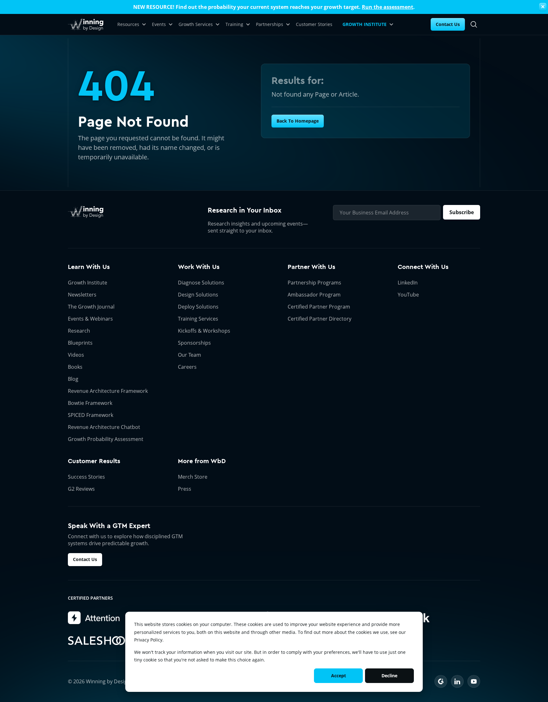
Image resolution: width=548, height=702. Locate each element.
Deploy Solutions (198, 306)
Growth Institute (87, 282)
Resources (128, 24)
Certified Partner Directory (319, 318)
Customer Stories (314, 24)
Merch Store (192, 476)
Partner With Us (311, 266)
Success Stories (86, 476)
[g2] (440, 681)
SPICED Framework (90, 415)
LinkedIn (408, 282)
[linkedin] (457, 681)
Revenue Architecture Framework (108, 390)
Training (234, 24)
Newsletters (82, 294)
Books (75, 366)
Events (159, 24)
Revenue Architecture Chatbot (104, 427)
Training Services (198, 318)
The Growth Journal (91, 306)
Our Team (189, 354)
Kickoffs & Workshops (204, 330)
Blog (73, 378)
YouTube (408, 294)
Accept (338, 676)
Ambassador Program (314, 294)
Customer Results (94, 461)
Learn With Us (89, 266)
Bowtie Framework (90, 402)
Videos (76, 354)
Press (184, 488)
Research (79, 330)
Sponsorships (194, 342)
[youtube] (473, 681)
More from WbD (202, 461)
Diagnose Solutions (201, 282)
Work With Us (198, 266)
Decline (389, 676)
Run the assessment (387, 6)
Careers (187, 366)
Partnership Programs (314, 282)
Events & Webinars (90, 318)
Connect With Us (423, 266)
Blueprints (80, 342)
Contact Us (448, 24)
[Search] (473, 24)
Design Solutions (198, 294)
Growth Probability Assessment (105, 439)
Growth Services (196, 24)
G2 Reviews (81, 488)
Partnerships (269, 24)
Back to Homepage (298, 121)
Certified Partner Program (319, 306)
